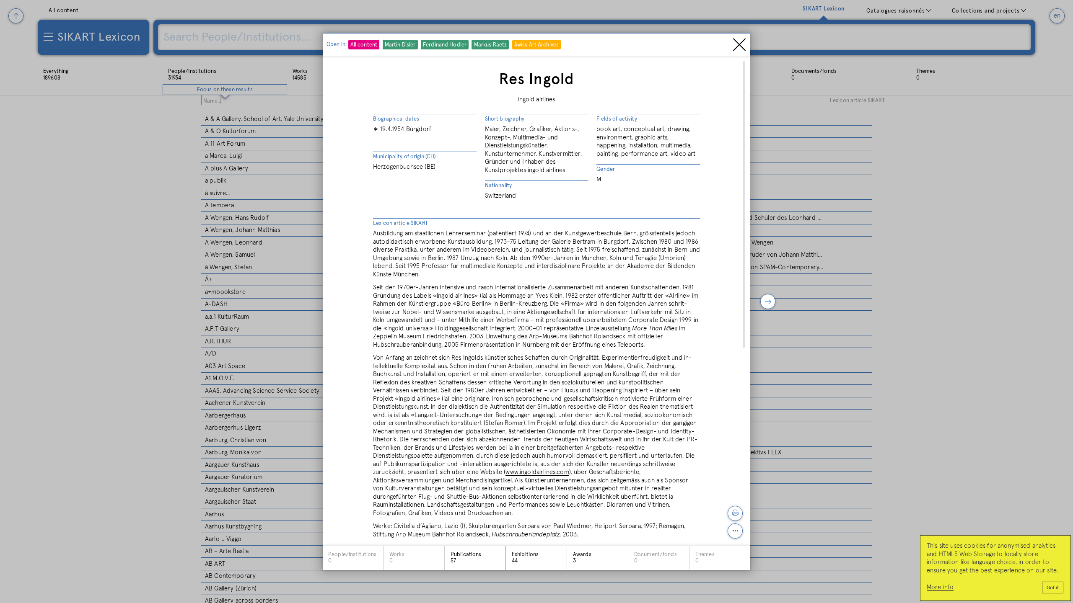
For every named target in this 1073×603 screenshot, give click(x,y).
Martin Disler (400, 45)
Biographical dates (396, 119)
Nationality (498, 185)
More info (940, 587)
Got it (1053, 587)
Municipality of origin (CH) (404, 157)
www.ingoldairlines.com (537, 472)
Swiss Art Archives (536, 45)
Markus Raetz (490, 45)
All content (363, 45)
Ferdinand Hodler (445, 45)
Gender (605, 169)
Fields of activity (616, 119)
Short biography (505, 119)
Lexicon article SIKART (400, 223)
